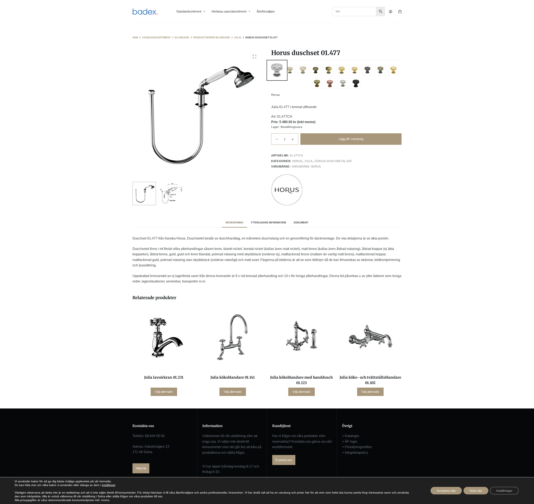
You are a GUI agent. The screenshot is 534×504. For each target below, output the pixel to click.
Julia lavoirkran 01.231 (163, 377)
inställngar (108, 485)
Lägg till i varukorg (351, 139)
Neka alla (476, 490)
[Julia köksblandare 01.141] (232, 338)
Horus (297, 161)
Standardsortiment (188, 11)
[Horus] (286, 189)
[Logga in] (390, 11)
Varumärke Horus (306, 166)
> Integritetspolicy (355, 452)
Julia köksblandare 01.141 (232, 377)
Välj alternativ (164, 391)
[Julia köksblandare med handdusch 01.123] (301, 338)
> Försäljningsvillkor (357, 447)
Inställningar (504, 490)
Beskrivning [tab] (234, 222)
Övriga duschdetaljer (333, 161)
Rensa (275, 94)
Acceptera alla (446, 490)
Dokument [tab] (301, 222)
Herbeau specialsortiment (229, 11)
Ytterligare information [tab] (268, 222)
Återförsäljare (266, 11)
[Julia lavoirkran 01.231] (163, 338)
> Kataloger (350, 436)
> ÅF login (349, 441)
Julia (308, 161)
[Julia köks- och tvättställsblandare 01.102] (370, 338)
